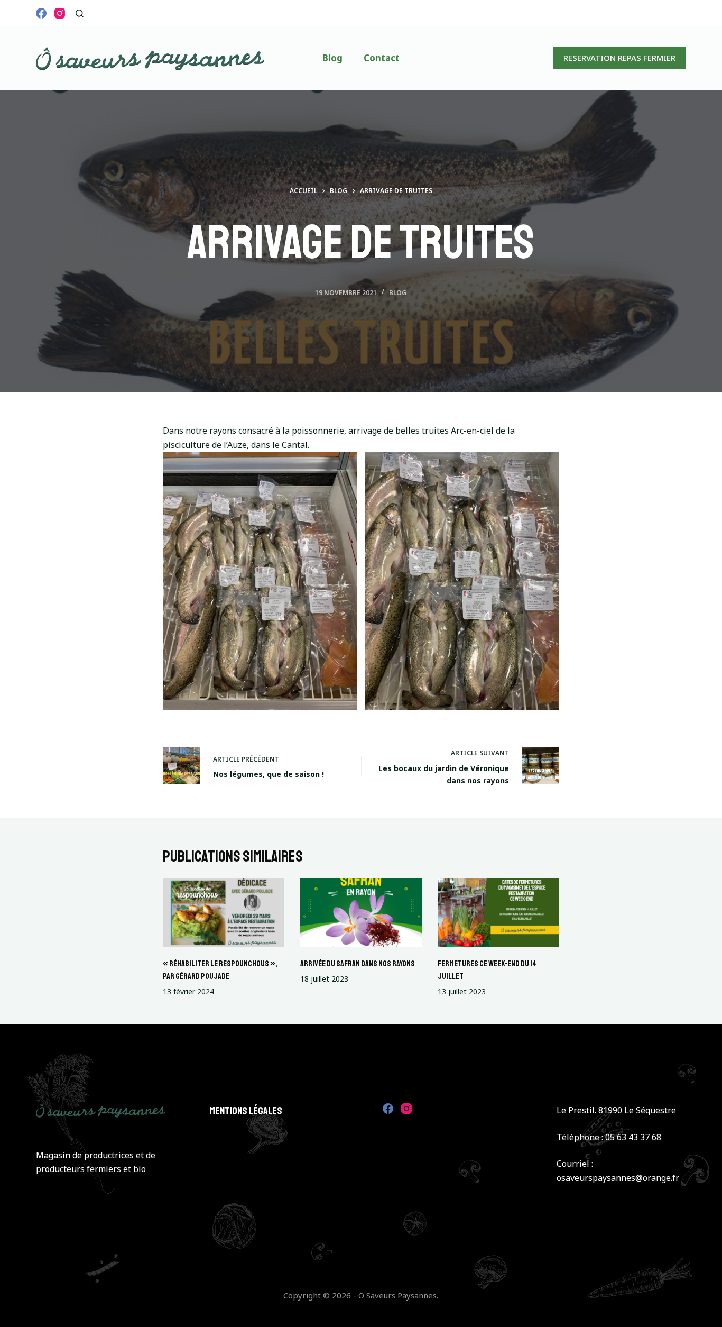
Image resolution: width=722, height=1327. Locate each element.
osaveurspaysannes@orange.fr (618, 1178)
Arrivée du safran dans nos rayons (357, 963)
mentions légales (245, 1111)
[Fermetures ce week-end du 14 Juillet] (498, 912)
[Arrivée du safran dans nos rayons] (361, 912)
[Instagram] (59, 13)
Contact (382, 58)
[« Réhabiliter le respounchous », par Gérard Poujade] (223, 912)
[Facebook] (41, 13)
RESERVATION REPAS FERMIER (619, 57)
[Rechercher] (80, 13)
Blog (332, 58)
